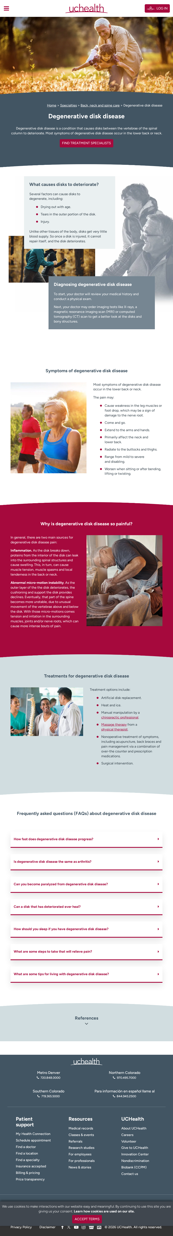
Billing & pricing (28, 1173)
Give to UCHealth (134, 1148)
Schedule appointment (33, 1140)
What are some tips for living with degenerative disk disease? (61, 974)
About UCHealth (133, 1128)
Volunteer (128, 1141)
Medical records (81, 1128)
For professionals (82, 1161)
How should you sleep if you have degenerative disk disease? (61, 929)
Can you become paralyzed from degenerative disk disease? (61, 884)
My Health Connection (33, 1134)
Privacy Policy (21, 1227)
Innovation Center (135, 1154)
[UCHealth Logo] (86, 1061)
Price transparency (30, 1179)
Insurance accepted (31, 1166)
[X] (69, 1227)
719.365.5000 (50, 1096)
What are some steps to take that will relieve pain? (53, 951)
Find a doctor (26, 1147)
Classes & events (81, 1135)
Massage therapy (114, 725)
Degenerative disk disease (142, 105)
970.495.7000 (126, 1078)
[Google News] (91, 1226)
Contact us (129, 1174)
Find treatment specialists (86, 143)
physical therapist (114, 729)
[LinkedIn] (99, 1226)
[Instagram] (83, 1227)
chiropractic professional (119, 717)
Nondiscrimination (135, 1161)
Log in (162, 8)
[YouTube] (76, 1227)
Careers (127, 1135)
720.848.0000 (50, 1078)
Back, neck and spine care (100, 105)
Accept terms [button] (87, 1219)
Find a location (27, 1153)
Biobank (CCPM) (134, 1167)
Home (51, 105)
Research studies (81, 1148)
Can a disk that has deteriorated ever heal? (47, 907)
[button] (86, 1024)
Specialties (68, 105)
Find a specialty (28, 1160)
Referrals (75, 1141)
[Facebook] (62, 1227)
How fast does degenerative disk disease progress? (53, 839)
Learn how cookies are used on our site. (104, 1211)
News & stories (80, 1167)
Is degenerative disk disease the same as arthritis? (52, 862)
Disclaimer (47, 1227)
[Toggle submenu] (6, 8)
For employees (80, 1154)
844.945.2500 (126, 1096)
